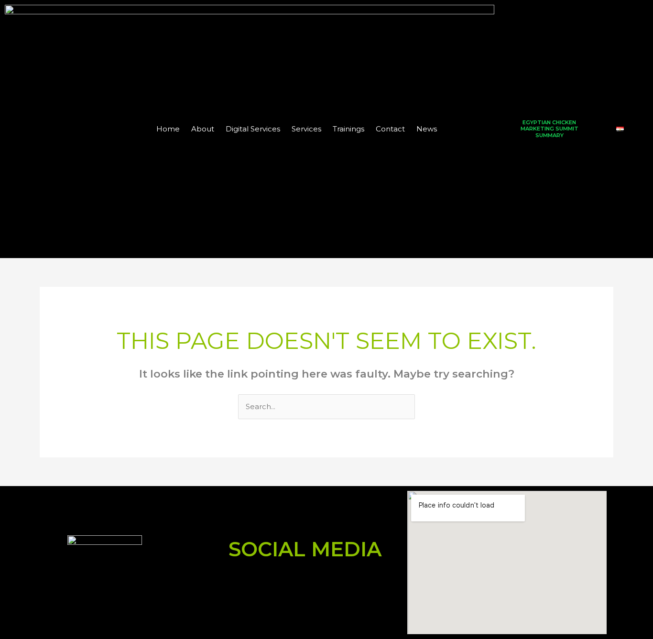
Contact (390, 128)
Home (168, 128)
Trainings (348, 128)
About (202, 128)
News (426, 128)
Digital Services (253, 128)
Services (306, 128)
